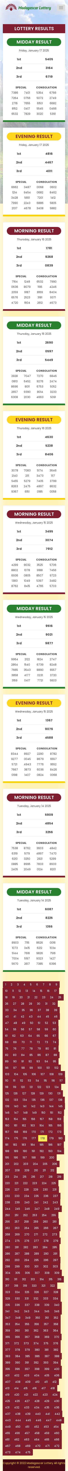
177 (34, 1138)
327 (46, 1292)
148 (25, 1113)
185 (42, 1145)
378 (17, 1350)
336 (17, 1305)
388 (56, 1356)
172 (51, 1132)
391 (27, 1363)
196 (16, 1157)
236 (45, 1196)
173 (59, 1132)
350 (37, 1318)
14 (34, 991)
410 (37, 1382)
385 (27, 1356)
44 (39, 1016)
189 (16, 1151)
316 (59, 1279)
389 (7, 1363)
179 (51, 1138)
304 (7, 1273)
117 (61, 1081)
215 (24, 1177)
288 (26, 1254)
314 (41, 1279)
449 (8, 1427)
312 (24, 1279)
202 (16, 1164)
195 (7, 1157)
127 (24, 1093)
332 (35, 1298)
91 (22, 1061)
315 (51, 1279)
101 (48, 1068)
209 (26, 1170)
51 (39, 1023)
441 (47, 1414)
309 (56, 1273)
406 (56, 1375)
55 (14, 1029)
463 (26, 1439)
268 (7, 1234)
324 (17, 1292)
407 (7, 1382)
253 (34, 1215)
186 (50, 1145)
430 (56, 1401)
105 (25, 1074)
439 (27, 1414)
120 (23, 1087)
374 (36, 1343)
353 (7, 1324)
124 (57, 1087)
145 (60, 1106)
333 (45, 1298)
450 (17, 1427)
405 (46, 1375)
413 (7, 1388)
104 (16, 1074)
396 (17, 1369)
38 (47, 1010)
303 (55, 1266)
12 (20, 991)
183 (24, 1145)
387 (46, 1356)
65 (38, 1036)
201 (7, 1164)
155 (24, 1119)
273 (54, 1234)
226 (7, 1189)
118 (6, 1087)
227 (17, 1189)
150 (43, 1113)
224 (44, 1183)
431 (7, 1407)
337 (27, 1305)
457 (27, 1433)
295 (36, 1260)
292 (7, 1260)
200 (51, 1157)
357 (46, 1324)
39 (55, 1010)
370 (56, 1337)
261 (54, 1222)
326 (36, 1292)
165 (51, 1125)
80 (47, 1048)
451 (27, 1427)
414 (16, 1388)
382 (55, 1350)
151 (51, 1113)
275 (17, 1241)
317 (7, 1286)
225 (53, 1183)
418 (52, 1388)
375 (45, 1343)
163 (33, 1125)
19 (13, 997)
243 (55, 1202)
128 (33, 1093)
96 (6, 1068)
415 (25, 1388)
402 (16, 1375)
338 (36, 1305)
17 (55, 991)
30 (38, 1004)
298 (7, 1266)
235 (36, 1196)
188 (7, 1151)
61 (6, 1036)
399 (46, 1369)
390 (17, 1363)
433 (26, 1407)
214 (16, 1177)
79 (39, 1048)
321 (43, 1286)
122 (39, 1087)
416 (34, 1388)
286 (7, 1254)
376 (55, 1343)
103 (7, 1074)
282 (25, 1247)
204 (35, 1164)
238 (7, 1202)
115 (45, 1081)
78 (31, 1048)
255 (53, 1215)
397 (27, 1369)
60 (54, 1029)
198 (34, 1157)
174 (7, 1138)
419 (7, 1395)
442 (57, 1414)
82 (6, 1055)
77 (23, 1048)
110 (6, 1081)
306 (27, 1273)
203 (25, 1164)
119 (14, 1087)
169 (25, 1132)
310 (7, 1279)
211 (44, 1170)
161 (15, 1125)
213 (7, 1177)
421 (26, 1395)
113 (29, 1081)
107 (43, 1074)
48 (15, 1023)
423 (45, 1395)
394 (55, 1363)
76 (14, 1048)
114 (37, 1081)
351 (47, 1318)
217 (42, 1177)
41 (14, 1016)
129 (42, 1093)
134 (25, 1100)
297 (55, 1260)
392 (36, 1363)
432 (16, 1407)
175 (16, 1138)
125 (7, 1093)
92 (30, 1061)
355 (27, 1324)
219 (59, 1177)
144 (51, 1106)
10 (6, 991)
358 (55, 1324)
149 (34, 1113)
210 (36, 1170)
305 (17, 1273)
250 (7, 1215)
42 (22, 1016)
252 (25, 1215)
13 (27, 991)
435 (46, 1407)
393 (45, 1363)
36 (31, 1010)
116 (53, 1081)
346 (56, 1311)
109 (60, 1074)
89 (6, 1061)
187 (59, 1145)
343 (26, 1311)
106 (34, 1074)
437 (7, 1414)
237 (55, 1196)
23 (43, 997)
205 (45, 1164)
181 (6, 1145)
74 (54, 1042)
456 (17, 1433)
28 (22, 1004)
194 (59, 1151)
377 (7, 1350)
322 (52, 1286)
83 (14, 1055)
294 (26, 1260)
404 (36, 1375)
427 (27, 1401)
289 (36, 1254)
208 (17, 1170)
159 (59, 1119)
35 (23, 1010)
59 (46, 1029)
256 (7, 1222)
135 (34, 1100)
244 (7, 1209)
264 (26, 1228)
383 (7, 1356)
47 (7, 1023)
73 (46, 1042)
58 (38, 1029)
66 (46, 1036)
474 (18, 1452)
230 (45, 1189)
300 (26, 1266)
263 (17, 1228)
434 (36, 1407)
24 (51, 997)
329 (7, 1298)
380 (37, 1350)
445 (28, 1420)
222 (25, 1183)
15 (41, 991)
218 (51, 1177)
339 (46, 1305)
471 (47, 1446)
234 (26, 1196)
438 (17, 1414)
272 (45, 1234)
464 (36, 1439)
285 (54, 1247)
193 (50, 1151)
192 (42, 1151)
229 (35, 1189)
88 (55, 1055)
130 (50, 1093)
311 (15, 1279)
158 (51, 1119)
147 (16, 1113)
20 (21, 997)
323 (7, 1292)
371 (7, 1343)
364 (55, 1330)
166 (59, 1125)
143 (42, 1106)
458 (36, 1433)
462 (16, 1439)
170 (34, 1132)
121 (31, 1087)
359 (7, 1330)
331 (27, 1298)
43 (30, 1016)
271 (36, 1234)
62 (13, 1036)
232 (7, 1196)
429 (46, 1401)
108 (51, 1074)
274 (7, 1241)
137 (51, 1100)
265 (36, 1228)
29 (30, 1004)
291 (55, 1254)
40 (7, 1016)
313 (33, 1279)
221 (16, 1183)
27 (14, 1004)
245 (17, 1209)
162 (24, 1125)
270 (26, 1234)
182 (15, 1145)
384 (17, 1356)
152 (60, 1113)
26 (6, 1004)
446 (38, 1420)
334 (55, 1298)
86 (39, 1055)
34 (15, 1010)
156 (33, 1119)
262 (7, 1228)
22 (35, 997)
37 (39, 1010)
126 (16, 1093)
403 (26, 1375)
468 (17, 1446)
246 (27, 1209)
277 (36, 1241)
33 (6, 1010)
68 (6, 1042)
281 (17, 1247)
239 (17, 1202)
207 (7, 1170)
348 (17, 1318)
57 (30, 1029)
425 (7, 1401)
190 (25, 1151)
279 (55, 1241)
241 (36, 1202)
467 (7, 1446)
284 (45, 1247)
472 (56, 1446)
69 (15, 1042)
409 (27, 1382)
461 (7, 1439)
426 (17, 1401)
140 (16, 1106)
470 (37, 1446)
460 (56, 1433)
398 (36, 1369)
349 (27, 1318)
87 (47, 1055)
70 (23, 1042)
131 (58, 1093)
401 (7, 1375)
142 (33, 1106)
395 (7, 1369)
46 (55, 1016)
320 (34, 1286)
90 (15, 1061)
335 (7, 1305)
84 (23, 1055)
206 (54, 1164)
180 (60, 1138)
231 (54, 1189)
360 (17, 1330)
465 (46, 1439)
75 (6, 1048)
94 (46, 1061)
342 (16, 1311)
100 (40, 1068)
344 (36, 1311)
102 (56, 1068)
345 (46, 1311)
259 (35, 1222)
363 (45, 1330)
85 (31, 1055)
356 (36, 1324)
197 (25, 1157)
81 (55, 1048)
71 (30, 1042)
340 (56, 1305)
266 (45, 1228)
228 (26, 1189)
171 (42, 1132)
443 (8, 1420)
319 (25, 1286)
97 (15, 1068)
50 (31, 1023)
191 (33, 1151)
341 (7, 1311)
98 (23, 1068)
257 (17, 1222)
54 (6, 1029)
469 (27, 1446)
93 (38, 1061)
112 (21, 1081)
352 (55, 1318)
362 (35, 1330)
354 (17, 1324)
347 (7, 1318)
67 (54, 1036)
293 (17, 1260)
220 (7, 1183)
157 (42, 1119)
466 (56, 1439)
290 (46, 1254)
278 (46, 1241)
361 (27, 1330)
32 (53, 1004)
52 (46, 1023)
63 (22, 1036)
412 (54, 1382)
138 (60, 1100)
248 (46, 1209)
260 (45, 1222)
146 (7, 1113)
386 (37, 1356)
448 (59, 1420)
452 (36, 1427)
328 (55, 1292)
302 (45, 1266)
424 (55, 1395)
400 (56, 1369)
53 (54, 1023)
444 (18, 1420)
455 (7, 1433)
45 (47, 1016)
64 (30, 1036)
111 (14, 1081)
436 (56, 1407)
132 (7, 1100)
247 (37, 1209)
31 (46, 1004)
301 (36, 1266)
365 (7, 1337)
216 (33, 1177)
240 (26, 1202)
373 (26, 1343)
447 (48, 1420)
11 (13, 991)
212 (52, 1170)
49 (23, 1023)
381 (46, 1350)
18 (6, 997)
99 (31, 1068)
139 (7, 1106)
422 (35, 1395)
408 (17, 1382)
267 (55, 1228)
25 (59, 997)
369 (46, 1337)
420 (16, 1395)
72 (38, 1042)
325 (27, 1292)
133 (16, 1100)
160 (7, 1125)
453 (46, 1427)
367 (27, 1337)
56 (22, 1029)
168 (16, 1132)
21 (28, 997)
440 (38, 1414)
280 (7, 1247)
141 (24, 1106)
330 (17, 1298)
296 (45, 1260)
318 (16, 1286)
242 (45, 1202)
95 (54, 1061)
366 (17, 1337)
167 (7, 1132)
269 (17, 1234)
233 (17, 1196)
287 (17, 1254)
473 (7, 1452)
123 (48, 1087)
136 (42, 1100)
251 (16, 1215)
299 (17, 1266)
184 (33, 1145)
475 (27, 1452)
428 (36, 1401)
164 (41, 1125)
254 (44, 1215)
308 (46, 1273)
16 (48, 991)
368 (36, 1337)
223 (34, 1183)
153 (7, 1119)
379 (27, 1350)
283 (35, 1247)
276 (26, 1241)
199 (42, 1157)
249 (56, 1209)
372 (16, 1343)
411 (46, 1382)
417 (43, 1388)
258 (26, 1222)
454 (56, 1427)
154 (16, 1119)
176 (25, 1138)
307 (37, 1273)
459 (46, 1433)
